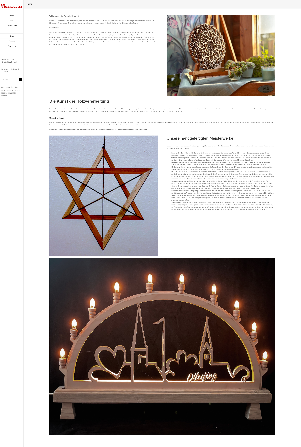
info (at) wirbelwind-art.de (9, 62)
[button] (12, 51)
